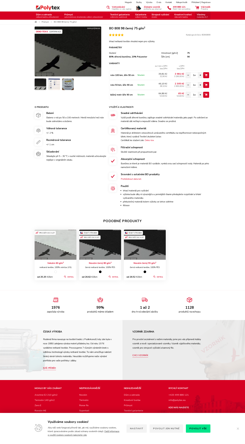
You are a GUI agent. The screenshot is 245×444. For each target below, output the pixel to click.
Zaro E (38, 405)
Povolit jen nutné (166, 428)
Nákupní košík (181, 2)
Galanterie (141, 15)
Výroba (149, 2)
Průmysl (83, 15)
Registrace (205, 2)
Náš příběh (49, 368)
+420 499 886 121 (179, 394)
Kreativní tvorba (132, 400)
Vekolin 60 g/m (55, 263)
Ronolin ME (40, 410)
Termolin (83, 400)
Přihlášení (196, 2)
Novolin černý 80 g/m (100, 263)
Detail (70, 277)
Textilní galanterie (120, 15)
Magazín (128, 2)
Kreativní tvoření (183, 15)
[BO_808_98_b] (40, 84)
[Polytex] (48, 7)
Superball (84, 410)
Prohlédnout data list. (131, 179)
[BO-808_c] (54, 84)
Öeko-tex (149, 140)
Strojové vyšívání (160, 15)
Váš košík (205, 8)
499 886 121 (181, 8)
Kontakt (169, 2)
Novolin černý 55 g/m (145, 263)
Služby (139, 2)
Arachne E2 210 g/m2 (46, 394)
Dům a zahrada (47, 15)
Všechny (202, 15)
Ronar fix (84, 405)
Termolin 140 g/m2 (45, 400)
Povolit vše (198, 428)
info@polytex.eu (177, 400)
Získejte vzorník (152, 8)
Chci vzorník (140, 355)
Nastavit (136, 428)
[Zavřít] (237, 428)
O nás (159, 2)
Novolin (83, 394)
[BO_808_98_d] (68, 84)
